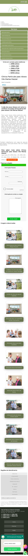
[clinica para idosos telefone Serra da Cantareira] (14, 429)
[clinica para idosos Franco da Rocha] (14, 380)
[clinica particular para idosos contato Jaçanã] (14, 404)
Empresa (14, 526)
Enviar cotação (13, 219)
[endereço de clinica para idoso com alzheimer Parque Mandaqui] (14, 259)
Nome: (7, 171)
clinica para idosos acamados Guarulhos (14, 344)
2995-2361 (15, 66)
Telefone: (20, 181)
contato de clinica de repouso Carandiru (14, 295)
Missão (14, 530)
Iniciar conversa (12, 549)
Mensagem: (18, 198)
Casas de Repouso (6, 35)
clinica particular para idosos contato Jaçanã (14, 415)
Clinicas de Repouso (6, 38)
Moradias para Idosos (6, 54)
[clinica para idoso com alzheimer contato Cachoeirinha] (14, 308)
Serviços (14, 29)
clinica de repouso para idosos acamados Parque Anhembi (14, 464)
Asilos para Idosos (6, 32)
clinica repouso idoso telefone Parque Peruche (14, 246)
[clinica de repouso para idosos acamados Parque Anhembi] (14, 453)
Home (14, 521)
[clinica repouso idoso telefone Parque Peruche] (14, 234)
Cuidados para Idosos (6, 42)
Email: (7, 176)
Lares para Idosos (6, 51)
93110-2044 (15, 73)
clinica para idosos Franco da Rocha (14, 391)
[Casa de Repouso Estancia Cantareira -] (14, 8)
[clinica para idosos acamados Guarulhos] (14, 332)
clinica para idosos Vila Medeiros (14, 367)
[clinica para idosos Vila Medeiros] (14, 357)
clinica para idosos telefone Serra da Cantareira (14, 440)
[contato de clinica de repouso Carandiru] (14, 283)
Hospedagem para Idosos (8, 45)
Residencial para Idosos (7, 58)
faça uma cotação (12, 159)
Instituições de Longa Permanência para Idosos (12, 48)
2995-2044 (15, 64)
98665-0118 (15, 71)
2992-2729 (15, 68)
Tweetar (4, 84)
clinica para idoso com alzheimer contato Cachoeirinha (14, 319)
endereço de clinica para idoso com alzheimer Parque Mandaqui (14, 270)
